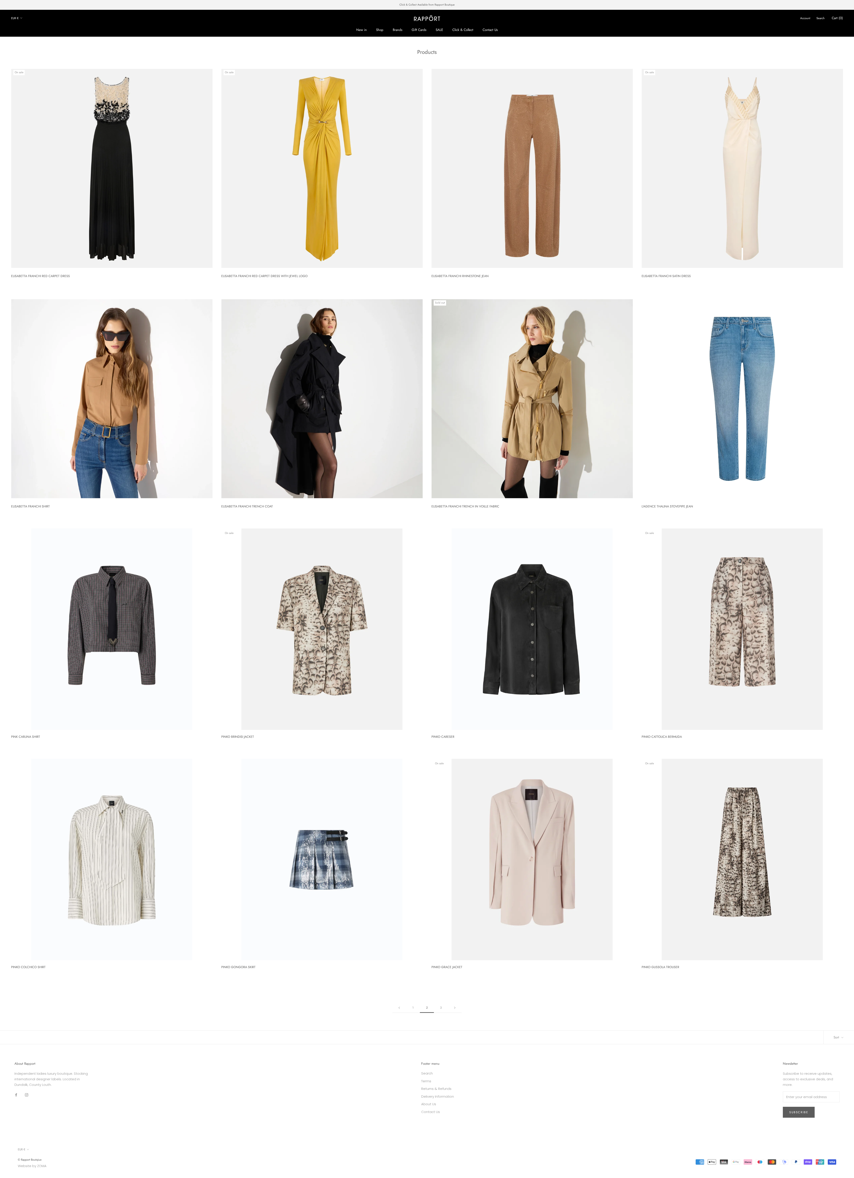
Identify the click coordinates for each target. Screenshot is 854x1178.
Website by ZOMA (32, 1166)
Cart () (837, 18)
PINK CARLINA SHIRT (25, 736)
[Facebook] (16, 1094)
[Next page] (455, 1008)
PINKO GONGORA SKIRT (238, 967)
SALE (439, 29)
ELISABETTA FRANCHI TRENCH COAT (247, 506)
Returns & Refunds (436, 1088)
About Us (428, 1104)
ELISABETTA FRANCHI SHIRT (30, 506)
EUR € (15, 18)
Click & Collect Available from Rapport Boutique (427, 5)
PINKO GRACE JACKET (446, 967)
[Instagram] (26, 1094)
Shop (379, 29)
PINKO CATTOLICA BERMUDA (662, 736)
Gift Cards (419, 29)
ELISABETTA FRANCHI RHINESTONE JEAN (460, 276)
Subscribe (798, 1112)
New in (361, 29)
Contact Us (490, 29)
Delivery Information (437, 1096)
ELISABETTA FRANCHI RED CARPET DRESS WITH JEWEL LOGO (264, 276)
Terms (426, 1081)
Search (820, 18)
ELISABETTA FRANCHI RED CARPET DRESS (40, 276)
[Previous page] (399, 1008)
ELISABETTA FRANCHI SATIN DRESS (666, 276)
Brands (397, 29)
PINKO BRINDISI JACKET (237, 736)
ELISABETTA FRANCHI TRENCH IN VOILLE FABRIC (465, 506)
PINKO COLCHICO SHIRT (28, 967)
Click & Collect (462, 29)
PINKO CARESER (442, 736)
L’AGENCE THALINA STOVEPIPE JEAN (667, 506)
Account (805, 18)
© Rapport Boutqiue (30, 1160)
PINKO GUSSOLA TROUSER (660, 967)
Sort (837, 1037)
